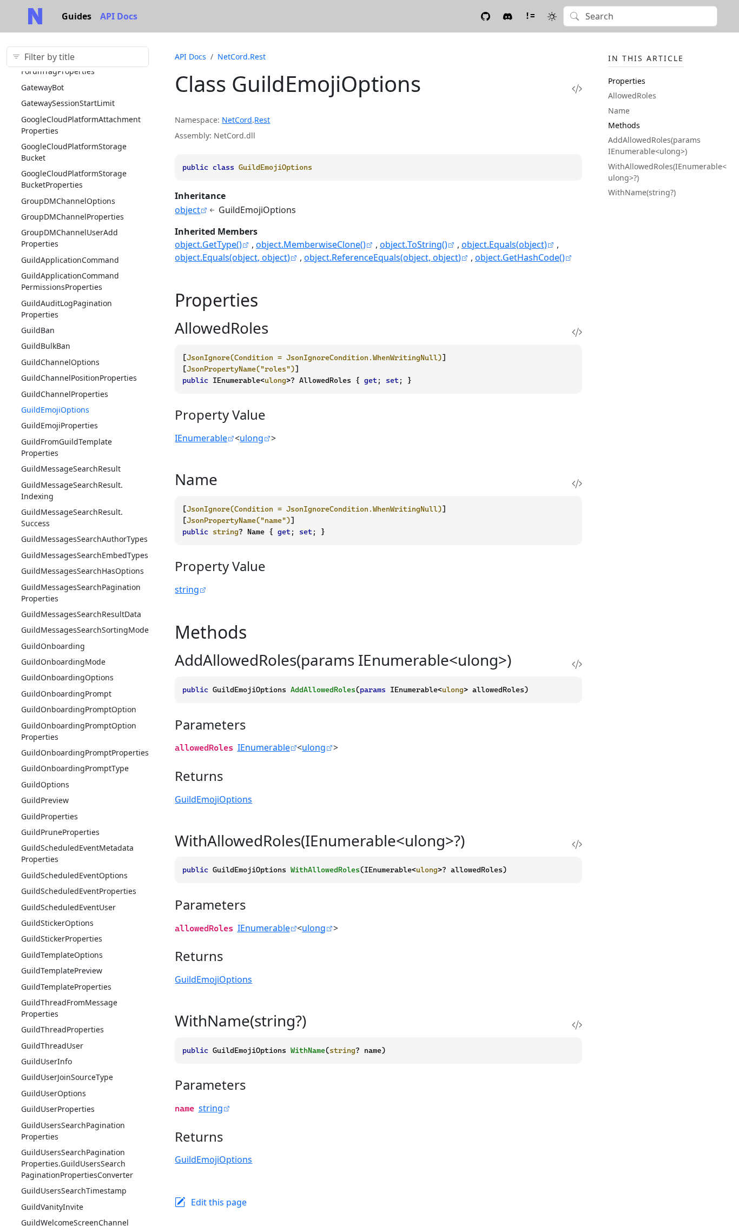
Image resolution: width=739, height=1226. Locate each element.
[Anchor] (270, 300)
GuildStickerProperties (61, 938)
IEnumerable (201, 438)
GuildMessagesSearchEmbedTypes (84, 555)
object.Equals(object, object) (232, 257)
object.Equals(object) (504, 244)
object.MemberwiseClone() (311, 244)
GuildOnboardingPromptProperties (85, 752)
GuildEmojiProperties (59, 425)
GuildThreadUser (52, 1046)
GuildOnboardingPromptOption (78, 709)
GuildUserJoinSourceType (67, 1077)
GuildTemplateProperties (66, 987)
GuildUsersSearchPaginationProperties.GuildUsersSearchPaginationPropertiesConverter (77, 1163)
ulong (251, 438)
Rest (262, 120)
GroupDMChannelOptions (68, 201)
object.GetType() (208, 244)
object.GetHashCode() (520, 257)
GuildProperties (49, 816)
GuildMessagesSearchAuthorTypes (84, 539)
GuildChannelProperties (64, 394)
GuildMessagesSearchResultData (81, 614)
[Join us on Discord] (508, 16)
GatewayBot (42, 87)
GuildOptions (45, 784)
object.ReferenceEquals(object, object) (382, 257)
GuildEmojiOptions (55, 410)
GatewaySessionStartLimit (68, 103)
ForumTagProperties (58, 71)
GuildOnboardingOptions (67, 677)
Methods (624, 125)
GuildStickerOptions (57, 923)
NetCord (237, 120)
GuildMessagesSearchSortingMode (85, 630)
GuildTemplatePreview (61, 970)
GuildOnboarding (53, 646)
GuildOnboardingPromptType (75, 768)
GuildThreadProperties (62, 1029)
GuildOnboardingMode (63, 662)
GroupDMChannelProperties (72, 216)
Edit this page (219, 1202)
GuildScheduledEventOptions (74, 875)
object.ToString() (413, 244)
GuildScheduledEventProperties (78, 891)
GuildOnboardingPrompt (66, 693)
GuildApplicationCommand (70, 260)
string (187, 589)
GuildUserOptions (53, 1093)
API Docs (118, 16)
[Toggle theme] (552, 16)
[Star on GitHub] (485, 16)
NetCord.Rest (241, 56)
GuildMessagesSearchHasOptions (82, 571)
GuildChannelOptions (60, 362)
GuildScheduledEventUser (68, 907)
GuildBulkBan (45, 346)
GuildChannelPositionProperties (79, 378)
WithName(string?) (642, 192)
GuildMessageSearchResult (71, 468)
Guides (76, 16)
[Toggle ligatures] (530, 16)
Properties (626, 81)
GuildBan (38, 330)
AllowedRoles (632, 95)
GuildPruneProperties (60, 832)
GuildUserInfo (46, 1061)
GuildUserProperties (58, 1109)
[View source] (577, 88)
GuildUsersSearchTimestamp (74, 1190)
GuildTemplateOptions (62, 955)
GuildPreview (45, 800)
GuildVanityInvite (52, 1207)
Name (619, 110)
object (187, 210)
